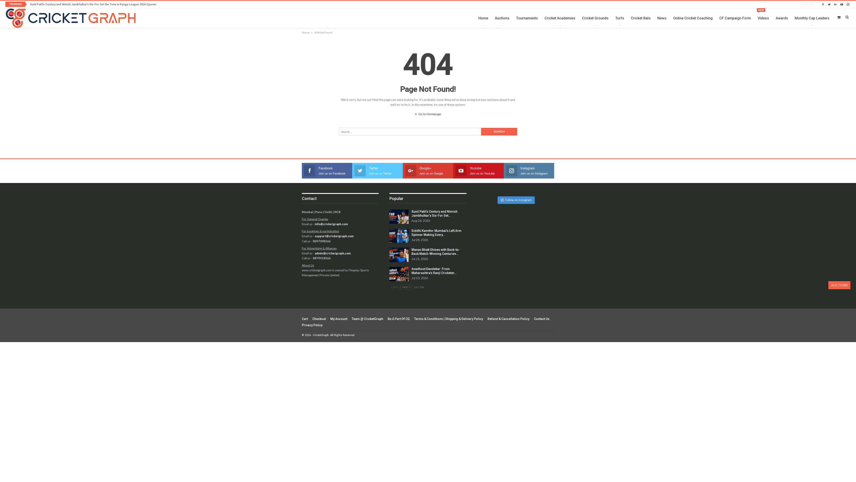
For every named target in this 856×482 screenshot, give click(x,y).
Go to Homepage (429, 114)
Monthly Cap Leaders (812, 18)
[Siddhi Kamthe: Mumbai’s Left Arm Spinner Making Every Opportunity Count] (399, 236)
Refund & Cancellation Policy (508, 319)
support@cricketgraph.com (334, 236)
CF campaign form (735, 18)
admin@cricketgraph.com (333, 253)
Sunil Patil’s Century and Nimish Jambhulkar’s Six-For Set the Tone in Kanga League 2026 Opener (93, 4)
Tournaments (527, 18)
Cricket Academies (560, 18)
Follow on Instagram (518, 200)
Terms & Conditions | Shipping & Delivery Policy (448, 319)
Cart (305, 319)
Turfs (619, 18)
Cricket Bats (641, 18)
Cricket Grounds (595, 18)
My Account (338, 319)
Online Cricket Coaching (693, 18)
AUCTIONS (839, 285)
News (662, 18)
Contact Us (541, 319)
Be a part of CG (399, 319)
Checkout (319, 319)
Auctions (502, 18)
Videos (763, 14)
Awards (782, 18)
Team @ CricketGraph (367, 319)
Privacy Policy (312, 325)
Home (483, 18)
